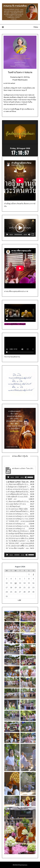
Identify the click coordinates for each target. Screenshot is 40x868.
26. (18, 543)
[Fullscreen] (33, 234)
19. (18, 526)
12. (17, 509)
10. (16, 504)
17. (18, 521)
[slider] (18, 234)
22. (18, 533)
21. (18, 531)
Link (17, 109)
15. (18, 516)
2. (18, 484)
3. (18, 487)
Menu (36, 27)
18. (15, 524)
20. (15, 528)
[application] (20, 228)
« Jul (19, 600)
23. (18, 536)
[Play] (7, 234)
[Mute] (29, 234)
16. (18, 519)
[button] (20, 227)
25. (18, 541)
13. (18, 511)
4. (18, 489)
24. (18, 538)
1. (18, 482)
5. (18, 492)
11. (13, 506)
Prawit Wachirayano (20, 80)
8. (11, 499)
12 (16, 583)
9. (18, 501)
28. (18, 548)
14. (18, 514)
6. (18, 494)
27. (18, 546)
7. (16, 496)
